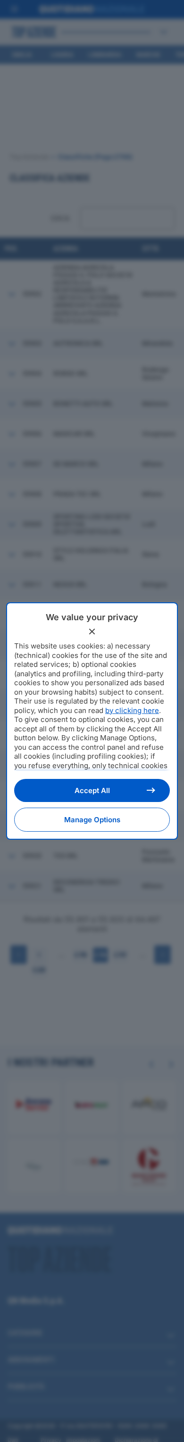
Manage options (92, 819)
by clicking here (132, 710)
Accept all (92, 790)
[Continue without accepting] (92, 631)
